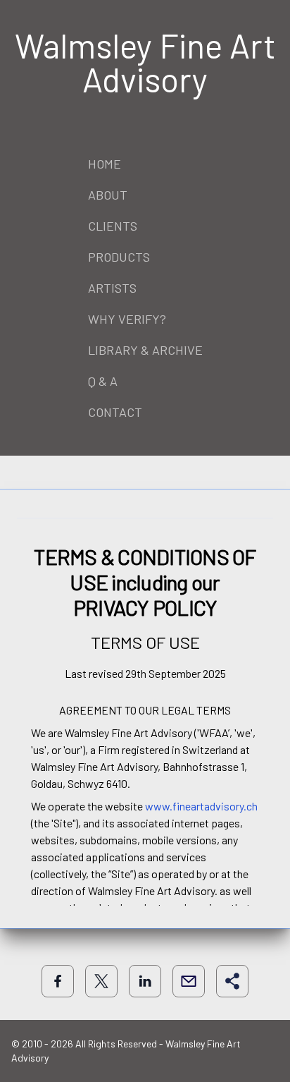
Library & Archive (145, 350)
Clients (112, 225)
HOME (104, 163)
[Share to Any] (232, 981)
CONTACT (115, 412)
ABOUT (107, 194)
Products (119, 257)
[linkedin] (145, 981)
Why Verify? (127, 319)
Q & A (103, 381)
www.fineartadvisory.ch (201, 806)
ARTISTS (112, 288)
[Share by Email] (188, 981)
